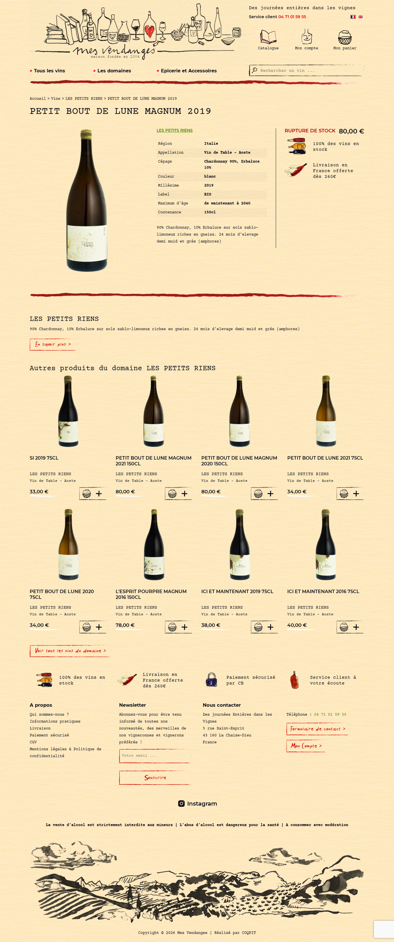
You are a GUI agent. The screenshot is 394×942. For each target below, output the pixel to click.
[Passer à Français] (353, 17)
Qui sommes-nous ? (49, 714)
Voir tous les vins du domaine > (70, 650)
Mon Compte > (306, 746)
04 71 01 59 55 (292, 16)
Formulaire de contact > (318, 729)
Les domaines (114, 71)
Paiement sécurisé (49, 735)
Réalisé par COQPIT (235, 933)
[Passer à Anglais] (361, 17)
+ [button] (99, 493)
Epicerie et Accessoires (189, 71)
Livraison (40, 728)
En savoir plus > (53, 344)
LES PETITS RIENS (175, 130)
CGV (33, 742)
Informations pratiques (55, 721)
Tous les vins (49, 71)
